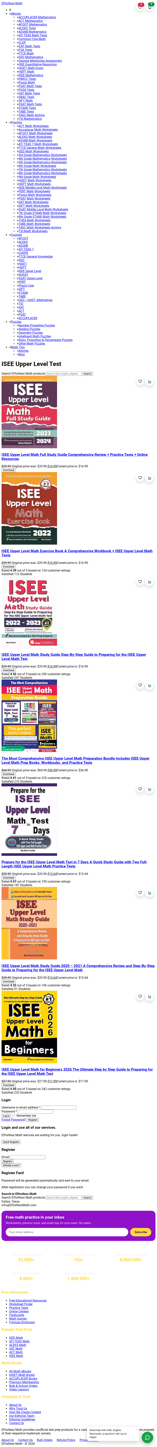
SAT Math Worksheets (33, 202)
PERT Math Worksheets (34, 191)
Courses (16, 235)
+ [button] (10, 13)
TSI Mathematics (30, 119)
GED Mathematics (31, 57)
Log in (6, 1115)
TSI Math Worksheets (33, 231)
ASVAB (23, 245)
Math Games (18, 1318)
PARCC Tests (27, 79)
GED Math (16, 1338)
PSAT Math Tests (30, 86)
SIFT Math (26, 100)
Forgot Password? (14, 1119)
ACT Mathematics (31, 21)
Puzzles (16, 322)
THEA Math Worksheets (35, 220)
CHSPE (23, 253)
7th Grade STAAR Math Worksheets (42, 213)
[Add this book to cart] (149, 382)
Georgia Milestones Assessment (40, 61)
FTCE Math (26, 53)
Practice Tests (18, 1308)
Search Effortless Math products (23, 373)
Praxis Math (27, 82)
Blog (22, 354)
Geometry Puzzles (31, 333)
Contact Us (16, 1423)
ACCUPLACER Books (23, 1378)
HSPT (22, 267)
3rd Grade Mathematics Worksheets (43, 155)
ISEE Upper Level (30, 271)
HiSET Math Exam (31, 68)
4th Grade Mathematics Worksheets (43, 158)
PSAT (22, 314)
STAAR (23, 293)
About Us (15, 1405)
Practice (16, 122)
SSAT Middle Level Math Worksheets (43, 209)
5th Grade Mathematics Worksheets (43, 162)
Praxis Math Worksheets (35, 195)
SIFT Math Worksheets (34, 206)
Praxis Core (26, 285)
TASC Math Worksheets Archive (40, 227)
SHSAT (23, 275)
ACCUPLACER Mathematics (37, 17)
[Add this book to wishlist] (140, 381)
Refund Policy (66, 1440)
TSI (21, 304)
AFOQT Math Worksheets (36, 133)
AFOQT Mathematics (33, 24)
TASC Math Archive (32, 115)
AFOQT (23, 238)
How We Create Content (25, 1412)
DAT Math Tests (29, 46)
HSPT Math (26, 71)
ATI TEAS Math (19, 1341)
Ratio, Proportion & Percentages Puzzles (46, 340)
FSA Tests (25, 50)
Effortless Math (12, 3)
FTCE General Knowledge (36, 256)
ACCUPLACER (28, 318)
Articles (24, 351)
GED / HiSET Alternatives (35, 300)
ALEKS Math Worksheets (35, 137)
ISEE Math (16, 1356)
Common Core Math (32, 39)
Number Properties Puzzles (37, 325)
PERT (22, 282)
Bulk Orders (44, 1440)
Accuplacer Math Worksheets (38, 129)
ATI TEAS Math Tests (33, 35)
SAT (21, 307)
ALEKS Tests (27, 28)
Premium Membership (24, 1382)
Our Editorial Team (21, 1416)
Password (9, 1111)
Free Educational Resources (28, 1300)
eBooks (16, 13)
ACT (21, 311)
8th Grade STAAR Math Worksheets (42, 216)
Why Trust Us (18, 1408)
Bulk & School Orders (23, 1386)
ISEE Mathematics (31, 75)
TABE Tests (26, 111)
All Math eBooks (20, 1371)
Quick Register (11, 1142)
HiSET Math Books (22, 1375)
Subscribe (140, 1232)
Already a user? (11, 1165)
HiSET (23, 264)
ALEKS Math (17, 1345)
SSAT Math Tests (30, 104)
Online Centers (19, 1311)
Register (32, 1119)
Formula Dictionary (22, 1322)
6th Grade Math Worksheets (37, 166)
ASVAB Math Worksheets (35, 140)
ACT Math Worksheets (34, 126)
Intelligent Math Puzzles (35, 336)
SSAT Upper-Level (31, 278)
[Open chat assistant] (147, 1437)
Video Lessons (19, 1389)
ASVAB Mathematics (33, 32)
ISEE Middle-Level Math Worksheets (43, 187)
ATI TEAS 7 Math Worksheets (38, 144)
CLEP (22, 42)
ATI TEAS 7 (26, 249)
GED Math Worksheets (34, 151)
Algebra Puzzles (29, 329)
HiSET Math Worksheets (35, 180)
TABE (22, 296)
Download (8, 470)
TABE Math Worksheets (34, 224)
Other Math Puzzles (32, 343)
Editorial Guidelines (22, 1419)
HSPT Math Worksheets (35, 184)
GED (22, 260)
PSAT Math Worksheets (34, 198)
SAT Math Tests (29, 93)
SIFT (22, 289)
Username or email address (21, 1107)
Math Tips (18, 347)
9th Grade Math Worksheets (37, 177)
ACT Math (16, 1352)
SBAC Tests (26, 97)
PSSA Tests (26, 90)
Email (5, 1157)
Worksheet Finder (21, 1304)
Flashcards (16, 1315)
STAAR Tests (27, 108)
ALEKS (23, 242)
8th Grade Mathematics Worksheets (43, 173)
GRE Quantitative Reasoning (38, 64)
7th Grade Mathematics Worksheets (43, 169)
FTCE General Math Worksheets (40, 148)
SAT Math (16, 1348)
